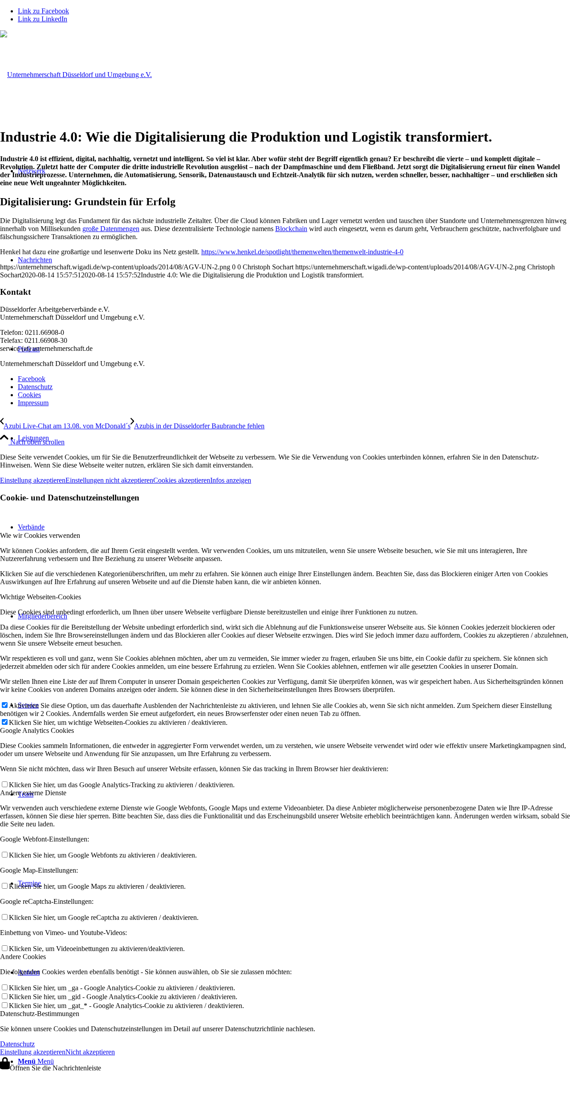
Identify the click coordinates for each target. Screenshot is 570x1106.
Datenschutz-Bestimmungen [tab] (39, 1013)
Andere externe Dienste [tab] (33, 793)
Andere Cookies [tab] (23, 956)
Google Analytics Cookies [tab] (37, 730)
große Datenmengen (110, 228)
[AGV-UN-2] (76, 74)
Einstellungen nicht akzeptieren (109, 480)
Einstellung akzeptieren (32, 480)
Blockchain (291, 228)
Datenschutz (17, 1044)
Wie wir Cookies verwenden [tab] (40, 535)
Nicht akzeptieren (90, 1052)
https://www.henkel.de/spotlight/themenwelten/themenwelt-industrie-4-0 (302, 252)
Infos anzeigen (230, 480)
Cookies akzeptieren (181, 480)
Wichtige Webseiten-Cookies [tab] (40, 597)
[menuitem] (294, 438)
